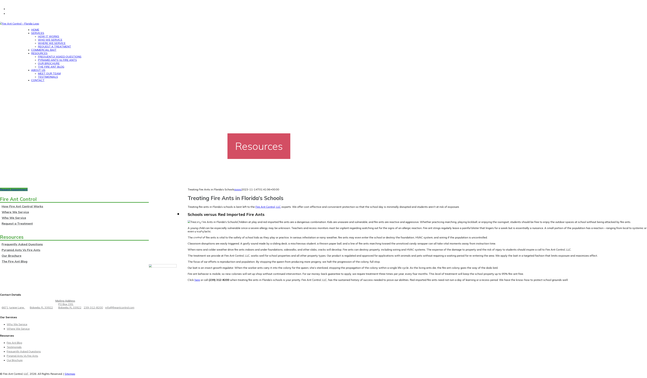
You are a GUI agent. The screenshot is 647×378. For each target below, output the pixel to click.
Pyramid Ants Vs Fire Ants (21, 250)
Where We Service (15, 212)
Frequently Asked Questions (22, 244)
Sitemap (70, 373)
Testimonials (14, 347)
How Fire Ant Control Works (22, 206)
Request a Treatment (17, 223)
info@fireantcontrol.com (119, 307)
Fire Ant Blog (14, 342)
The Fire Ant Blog (14, 261)
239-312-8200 (93, 307)
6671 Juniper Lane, (27, 307)
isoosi (237, 189)
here (197, 280)
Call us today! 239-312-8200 (15, 1)
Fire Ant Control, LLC (268, 206)
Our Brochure (11, 256)
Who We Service (14, 218)
